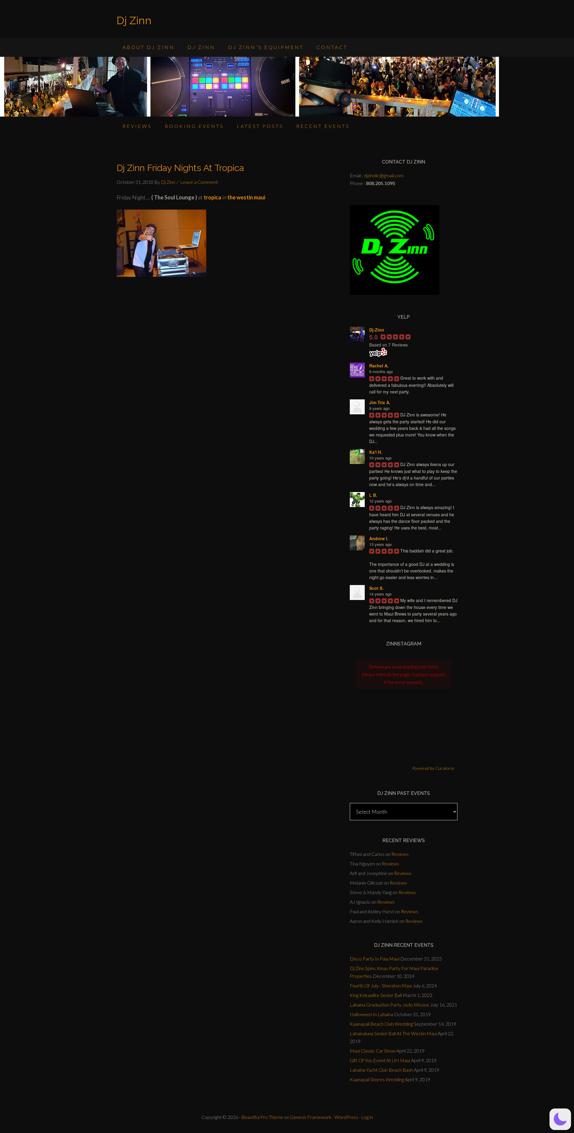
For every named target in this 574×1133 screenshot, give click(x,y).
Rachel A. (379, 366)
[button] (560, 1119)
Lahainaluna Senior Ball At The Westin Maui (393, 1033)
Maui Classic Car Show (373, 1050)
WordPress (346, 1117)
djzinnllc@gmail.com (384, 175)
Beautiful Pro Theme (262, 1117)
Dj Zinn (134, 20)
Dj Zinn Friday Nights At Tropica (180, 168)
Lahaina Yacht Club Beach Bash (381, 1070)
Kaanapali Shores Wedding (377, 1079)
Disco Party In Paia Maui (374, 958)
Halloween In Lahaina (371, 1014)
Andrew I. (378, 538)
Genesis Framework (311, 1117)
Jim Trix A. (379, 402)
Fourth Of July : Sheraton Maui (381, 985)
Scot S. (376, 588)
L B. (373, 495)
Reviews (400, 854)
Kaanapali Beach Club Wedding (381, 1024)
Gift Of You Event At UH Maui (380, 1060)
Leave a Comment (199, 182)
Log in (367, 1117)
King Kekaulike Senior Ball (376, 995)
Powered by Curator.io (433, 768)
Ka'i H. (375, 452)
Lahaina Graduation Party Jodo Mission (389, 1004)
